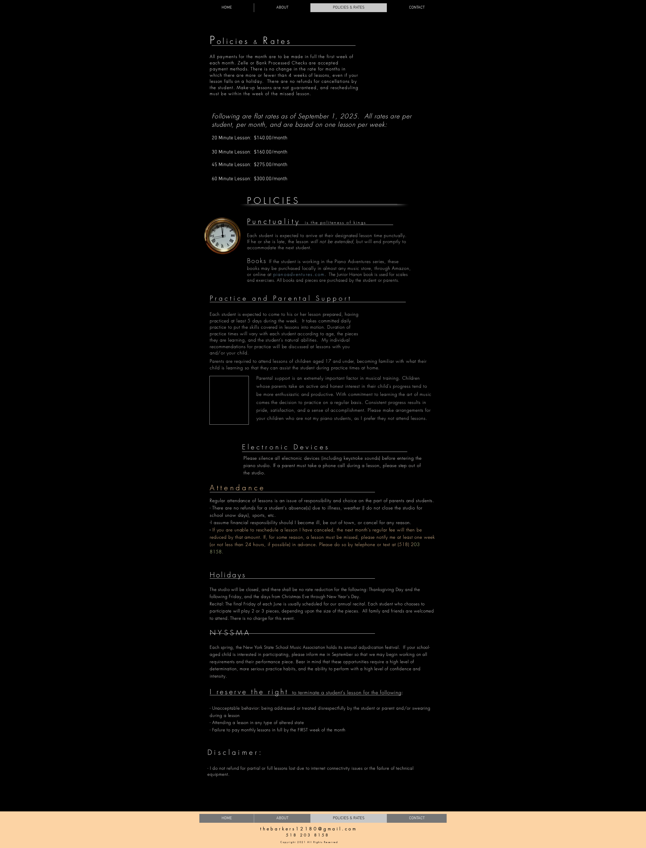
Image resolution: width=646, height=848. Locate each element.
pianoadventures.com (299, 274)
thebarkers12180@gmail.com (308, 829)
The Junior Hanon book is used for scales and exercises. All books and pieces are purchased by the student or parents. (327, 277)
